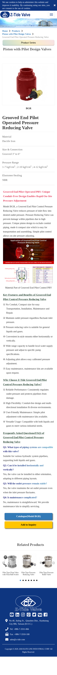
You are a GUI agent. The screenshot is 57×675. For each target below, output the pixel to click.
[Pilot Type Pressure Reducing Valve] (28, 562)
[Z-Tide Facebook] (45, 615)
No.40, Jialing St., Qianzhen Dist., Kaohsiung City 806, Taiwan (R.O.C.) (29, 622)
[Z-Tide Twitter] (34, 615)
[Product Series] (28, 43)
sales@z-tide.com (17, 639)
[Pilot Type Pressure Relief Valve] (46, 562)
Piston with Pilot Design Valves (16, 34)
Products (16, 31)
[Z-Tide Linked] (17, 615)
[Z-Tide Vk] (39, 615)
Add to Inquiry (28, 524)
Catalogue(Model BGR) (28, 516)
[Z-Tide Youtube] (11, 615)
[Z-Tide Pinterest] (28, 615)
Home (5, 31)
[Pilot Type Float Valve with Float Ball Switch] (10, 562)
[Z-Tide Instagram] (22, 615)
